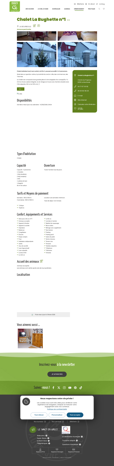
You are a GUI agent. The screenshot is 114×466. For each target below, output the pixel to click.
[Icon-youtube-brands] (69, 387)
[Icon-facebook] (53, 387)
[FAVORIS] (104, 9)
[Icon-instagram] (64, 387)
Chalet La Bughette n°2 (25, 340)
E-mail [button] (80, 96)
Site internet (82, 100)
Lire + (21, 89)
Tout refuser (39, 415)
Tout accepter (75, 415)
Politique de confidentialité (57, 409)
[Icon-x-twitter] (58, 387)
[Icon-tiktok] (80, 387)
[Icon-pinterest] (75, 387)
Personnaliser (57, 415)
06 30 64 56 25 (83, 91)
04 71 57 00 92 (83, 86)
